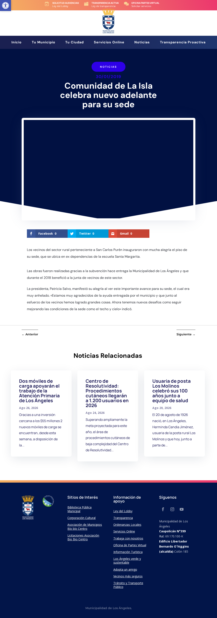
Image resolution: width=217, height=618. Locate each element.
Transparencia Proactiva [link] (183, 42)
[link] (5, 5)
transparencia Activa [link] (105, 2)
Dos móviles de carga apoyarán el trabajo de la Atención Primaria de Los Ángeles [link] (39, 391)
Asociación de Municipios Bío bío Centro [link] (84, 526)
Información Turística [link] (128, 552)
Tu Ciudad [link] (74, 42)
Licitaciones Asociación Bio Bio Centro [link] (83, 537)
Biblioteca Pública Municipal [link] (79, 509)
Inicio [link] (16, 42)
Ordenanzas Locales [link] (127, 525)
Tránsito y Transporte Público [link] (128, 585)
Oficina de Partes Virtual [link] (129, 545)
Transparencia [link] (123, 518)
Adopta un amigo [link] (125, 569)
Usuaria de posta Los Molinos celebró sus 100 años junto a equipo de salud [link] (171, 391)
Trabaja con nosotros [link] (128, 538)
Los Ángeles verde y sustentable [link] (127, 560)
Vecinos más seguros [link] (128, 576)
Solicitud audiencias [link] (65, 2)
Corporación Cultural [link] (81, 518)
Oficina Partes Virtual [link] (145, 2)
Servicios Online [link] (109, 42)
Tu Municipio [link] (43, 42)
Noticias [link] (142, 42)
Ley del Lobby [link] (122, 511)
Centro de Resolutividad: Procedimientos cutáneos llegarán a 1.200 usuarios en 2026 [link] (107, 393)
